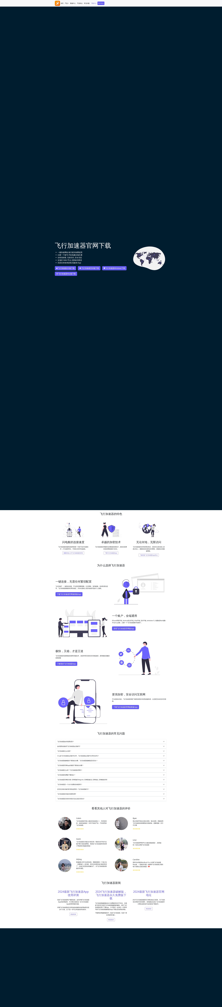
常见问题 (86, 3)
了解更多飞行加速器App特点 (149, 555)
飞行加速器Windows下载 (115, 268)
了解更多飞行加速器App (66, 664)
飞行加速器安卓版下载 (90, 268)
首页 (62, 3)
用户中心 (101, 3)
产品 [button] (66, 3)
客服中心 (73, 3)
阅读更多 (73, 914)
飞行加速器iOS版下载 (66, 268)
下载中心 (93, 3)
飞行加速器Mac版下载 (67, 274)
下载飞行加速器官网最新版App (69, 594)
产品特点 (80, 3)
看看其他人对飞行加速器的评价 (73, 553)
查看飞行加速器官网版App (124, 628)
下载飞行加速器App (111, 553)
